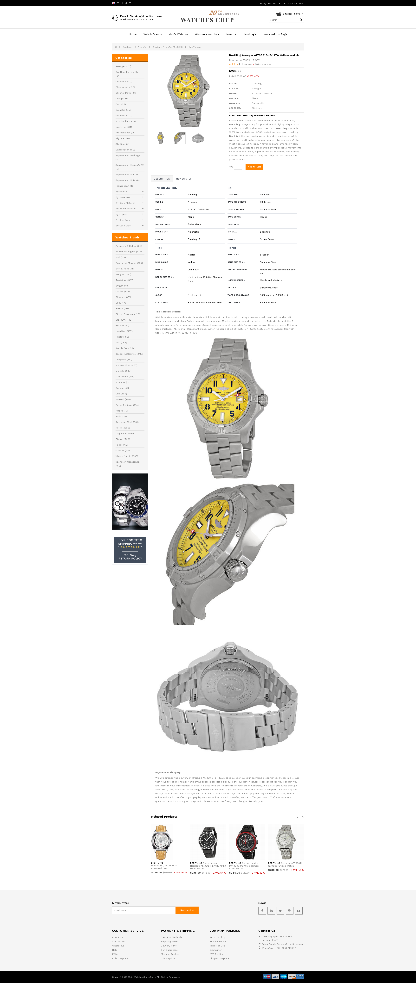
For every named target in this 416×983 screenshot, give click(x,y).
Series (159, 202)
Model (159, 209)
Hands (159, 269)
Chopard (120, 297)
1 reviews (247, 64)
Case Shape (235, 217)
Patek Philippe (124, 405)
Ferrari (119, 308)
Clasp (159, 295)
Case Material (237, 209)
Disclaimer (216, 950)
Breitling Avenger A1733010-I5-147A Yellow (176, 47)
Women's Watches (207, 34)
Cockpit (120, 98)
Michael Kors (123, 365)
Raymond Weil (124, 422)
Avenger (142, 47)
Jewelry (231, 34)
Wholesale (118, 945)
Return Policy (217, 937)
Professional (123, 132)
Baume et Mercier (126, 263)
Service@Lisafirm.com (290, 944)
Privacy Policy (218, 941)
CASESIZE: (235, 108)
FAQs (115, 954)
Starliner (120, 144)
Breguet (120, 274)
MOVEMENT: (236, 103)
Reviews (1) (183, 178)
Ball (118, 257)
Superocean (122, 149)
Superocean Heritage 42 (130, 165)
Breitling (127, 47)
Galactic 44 (122, 115)
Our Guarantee (169, 950)
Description (162, 178)
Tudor (119, 444)
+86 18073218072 (285, 948)
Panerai (120, 399)
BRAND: (233, 84)
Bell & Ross (122, 268)
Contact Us (118, 941)
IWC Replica (217, 954)
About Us (117, 937)
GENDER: (234, 98)
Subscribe (187, 910)
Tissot (119, 439)
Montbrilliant (123, 121)
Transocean (122, 186)
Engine (160, 239)
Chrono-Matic (123, 93)
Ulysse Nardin (123, 456)
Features (234, 302)
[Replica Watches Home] (208, 17)
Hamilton (121, 331)
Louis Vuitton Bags (275, 34)
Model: (233, 93)
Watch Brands (152, 34)
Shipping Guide (169, 941)
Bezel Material (165, 277)
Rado (119, 416)
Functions (162, 302)
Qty (231, 166)
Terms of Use (217, 945)
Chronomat (122, 87)
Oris (118, 393)
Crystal (233, 232)
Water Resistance (239, 295)
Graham (120, 325)
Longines (121, 359)
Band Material (237, 262)
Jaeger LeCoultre (126, 354)
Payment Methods (171, 937)
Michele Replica (170, 954)
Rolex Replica (120, 958)
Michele (120, 371)
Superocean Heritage (128, 155)
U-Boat (120, 450)
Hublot (120, 337)
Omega (120, 388)
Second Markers (238, 269)
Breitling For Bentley (128, 72)
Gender (160, 217)
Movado (120, 382)
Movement (162, 232)
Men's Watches (178, 34)
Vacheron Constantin (128, 461)
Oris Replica (168, 958)
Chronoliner (122, 81)
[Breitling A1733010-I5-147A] (188, 91)
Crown (232, 239)
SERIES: (233, 88)
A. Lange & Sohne (126, 246)
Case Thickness (237, 202)
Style (232, 287)
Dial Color (162, 262)
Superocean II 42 (125, 174)
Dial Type (161, 255)
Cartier (119, 291)
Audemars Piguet (125, 251)
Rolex (119, 427)
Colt (118, 104)
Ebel (118, 302)
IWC (118, 342)
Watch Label (163, 224)
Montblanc (122, 376)
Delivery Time (169, 945)
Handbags (249, 34)
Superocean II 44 (125, 180)
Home (133, 34)
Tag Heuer (122, 433)
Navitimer (121, 127)
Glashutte (121, 319)
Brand (159, 194)
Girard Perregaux (125, 314)
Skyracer (120, 138)
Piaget (119, 410)
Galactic (120, 110)
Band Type (234, 255)
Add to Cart (254, 166)
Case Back (234, 224)
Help (114, 950)
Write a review (263, 64)
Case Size (234, 194)
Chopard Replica (219, 958)
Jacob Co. (122, 348)
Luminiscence (236, 280)
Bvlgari (120, 285)
